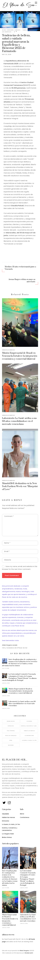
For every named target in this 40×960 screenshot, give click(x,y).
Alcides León (29, 953)
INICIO (22, 814)
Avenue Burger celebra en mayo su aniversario (22, 280)
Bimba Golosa (11, 721)
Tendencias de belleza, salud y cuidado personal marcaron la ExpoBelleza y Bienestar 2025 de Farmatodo (16, 43)
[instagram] (9, 802)
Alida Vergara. (25, 951)
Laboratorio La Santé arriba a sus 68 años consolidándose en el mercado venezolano (19, 421)
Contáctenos (24, 817)
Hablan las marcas (8, 350)
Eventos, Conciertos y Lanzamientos (29, 726)
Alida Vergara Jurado (11, 30)
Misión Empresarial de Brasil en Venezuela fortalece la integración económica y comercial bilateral (19, 356)
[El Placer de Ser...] (19, 7)
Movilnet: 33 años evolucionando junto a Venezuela (20, 268)
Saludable (11, 745)
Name (7, 543)
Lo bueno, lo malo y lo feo (29, 740)
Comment (9, 516)
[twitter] (4, 802)
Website (7, 560)
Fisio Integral (11, 730)
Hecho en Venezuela (10, 735)
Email (7, 551)
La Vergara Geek (29, 735)
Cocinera (29, 721)
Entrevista (11, 726)
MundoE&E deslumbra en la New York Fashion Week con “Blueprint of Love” (20, 486)
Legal (10, 740)
